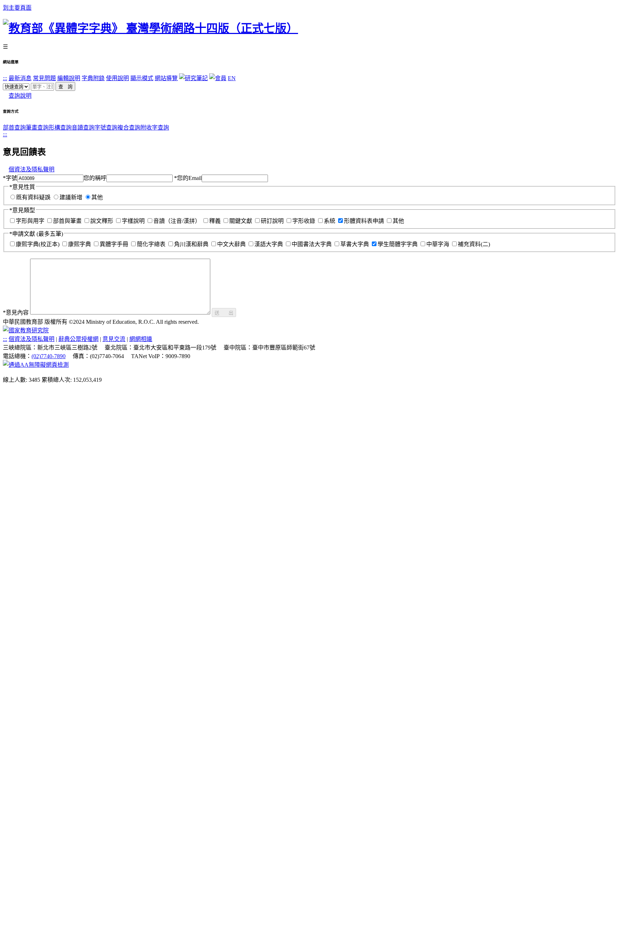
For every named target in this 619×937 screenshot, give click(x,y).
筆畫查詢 (37, 128)
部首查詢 (14, 128)
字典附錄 (93, 78)
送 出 (224, 313)
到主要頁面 (17, 8)
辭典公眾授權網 (78, 339)
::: (5, 78)
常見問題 (44, 78)
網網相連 (140, 339)
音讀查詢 (83, 128)
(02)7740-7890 (49, 356)
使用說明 (117, 78)
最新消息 (20, 78)
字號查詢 (106, 128)
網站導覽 (166, 78)
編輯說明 (68, 78)
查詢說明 (20, 96)
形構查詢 (60, 128)
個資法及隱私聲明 (31, 169)
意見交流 (113, 339)
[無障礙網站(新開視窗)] (36, 365)
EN (232, 78)
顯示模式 (141, 78)
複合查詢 (128, 128)
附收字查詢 (154, 128)
